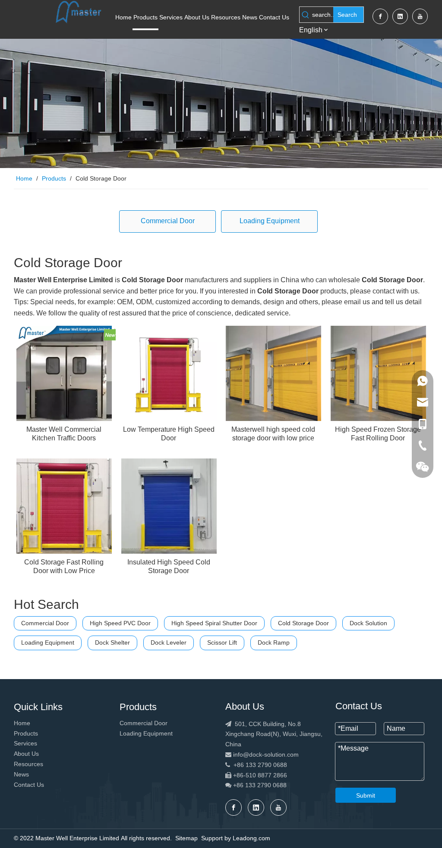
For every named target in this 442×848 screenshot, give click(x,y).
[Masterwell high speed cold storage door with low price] (273, 372)
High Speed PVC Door (120, 623)
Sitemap (186, 838)
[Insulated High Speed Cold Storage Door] (169, 505)
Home (22, 723)
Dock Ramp (274, 642)
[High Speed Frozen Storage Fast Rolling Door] (378, 372)
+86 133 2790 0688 (256, 764)
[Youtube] (420, 16)
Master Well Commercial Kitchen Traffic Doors (63, 434)
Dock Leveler (168, 642)
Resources (28, 764)
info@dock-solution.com (266, 754)
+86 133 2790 (251, 785)
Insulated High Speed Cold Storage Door (168, 566)
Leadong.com (251, 838)
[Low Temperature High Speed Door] (169, 372)
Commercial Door (168, 220)
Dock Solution (368, 623)
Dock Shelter (112, 642)
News (21, 774)
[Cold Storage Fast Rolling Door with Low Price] (64, 505)
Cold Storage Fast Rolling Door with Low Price (64, 566)
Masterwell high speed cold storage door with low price (273, 434)
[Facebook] (380, 16)
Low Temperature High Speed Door (169, 434)
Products (26, 733)
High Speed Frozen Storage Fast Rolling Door (378, 434)
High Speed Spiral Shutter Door (214, 623)
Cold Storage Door (303, 623)
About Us (26, 753)
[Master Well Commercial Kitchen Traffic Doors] (64, 372)
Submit (365, 795)
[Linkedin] (400, 16)
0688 (280, 785)
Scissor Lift (222, 642)
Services (25, 743)
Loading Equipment (270, 220)
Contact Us (29, 784)
